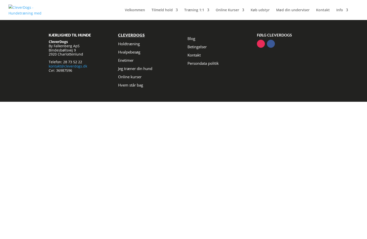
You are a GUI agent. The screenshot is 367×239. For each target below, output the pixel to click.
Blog (191, 38)
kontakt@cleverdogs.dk (68, 66)
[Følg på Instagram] (261, 44)
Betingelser (197, 46)
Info (339, 10)
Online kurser (130, 76)
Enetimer (126, 60)
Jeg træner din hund (135, 68)
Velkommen (135, 10)
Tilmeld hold (162, 10)
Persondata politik (203, 63)
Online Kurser (227, 10)
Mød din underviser (293, 10)
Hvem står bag (130, 85)
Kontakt (323, 10)
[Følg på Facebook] (271, 44)
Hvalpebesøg (129, 52)
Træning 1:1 (194, 10)
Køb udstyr (260, 10)
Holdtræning (129, 43)
